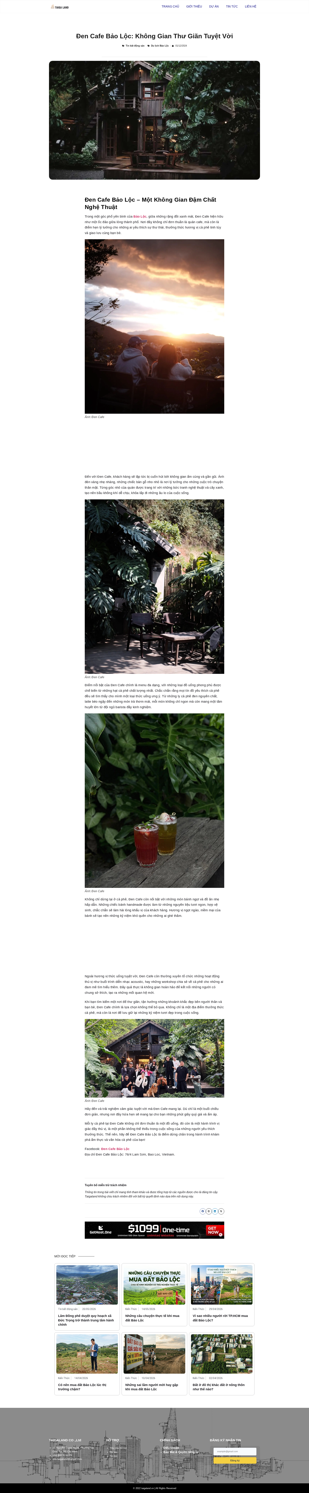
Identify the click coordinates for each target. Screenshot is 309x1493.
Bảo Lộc (139, 216)
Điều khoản (171, 1447)
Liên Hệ (250, 6)
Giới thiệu (194, 6)
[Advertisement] (154, 447)
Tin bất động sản (135, 45)
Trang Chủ (170, 6)
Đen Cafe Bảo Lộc (115, 1149)
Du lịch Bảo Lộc (160, 45)
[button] (203, 1211)
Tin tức (232, 6)
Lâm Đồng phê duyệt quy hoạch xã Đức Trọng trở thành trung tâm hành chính (86, 1320)
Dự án (214, 6)
